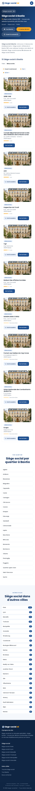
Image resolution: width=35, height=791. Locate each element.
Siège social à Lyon (7, 749)
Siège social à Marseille (9, 752)
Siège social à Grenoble (9, 760)
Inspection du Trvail (11, 207)
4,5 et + (7, 73)
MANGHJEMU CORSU (11, 316)
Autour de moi (24, 29)
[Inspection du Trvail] (17, 195)
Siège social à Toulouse (9, 755)
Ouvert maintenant (11, 69)
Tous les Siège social (8, 769)
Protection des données (12, 785)
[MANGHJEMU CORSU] (17, 304)
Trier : (4, 63)
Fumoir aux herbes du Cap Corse (16, 353)
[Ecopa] (17, 415)
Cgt (5, 244)
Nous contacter (6, 775)
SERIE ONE (7, 96)
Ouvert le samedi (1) (12, 34)
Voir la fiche (23, 107)
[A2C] (17, 158)
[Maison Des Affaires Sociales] (17, 268)
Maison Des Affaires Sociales (15, 280)
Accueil (4, 24)
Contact (27, 785)
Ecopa (6, 427)
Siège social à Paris (7, 746)
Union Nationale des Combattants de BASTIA (17, 390)
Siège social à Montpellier (9, 757)
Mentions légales (11, 783)
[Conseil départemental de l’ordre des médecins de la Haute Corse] (17, 120)
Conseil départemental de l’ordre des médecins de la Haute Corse (16, 134)
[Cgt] (17, 231)
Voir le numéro (11, 107)
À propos (22, 785)
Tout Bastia (9, 29)
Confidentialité (24, 783)
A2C (5, 171)
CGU (18, 783)
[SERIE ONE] (17, 84)
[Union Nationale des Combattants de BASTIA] (17, 377)
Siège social (11, 24)
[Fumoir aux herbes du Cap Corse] (17, 341)
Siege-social (12, 3)
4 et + (23, 69)
